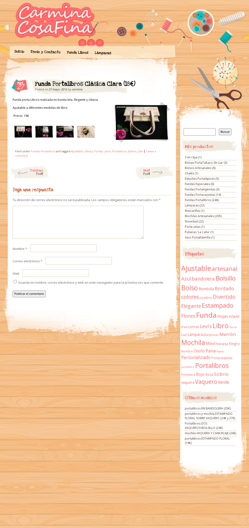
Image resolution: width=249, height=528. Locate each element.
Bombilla (206, 288)
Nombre (20, 249)
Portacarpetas (221, 358)
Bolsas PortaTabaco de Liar (204, 163)
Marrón (227, 334)
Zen (140, 151)
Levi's (206, 326)
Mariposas (211, 335)
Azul (186, 278)
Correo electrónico (27, 261)
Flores (188, 315)
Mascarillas (192, 211)
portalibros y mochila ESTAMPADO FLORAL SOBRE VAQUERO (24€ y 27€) (210, 416)
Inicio (19, 51)
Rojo (200, 374)
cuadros (206, 297)
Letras (193, 326)
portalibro (187, 367)
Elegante (191, 305)
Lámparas (103, 53)
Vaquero (206, 381)
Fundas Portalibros (43, 151)
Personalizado (196, 357)
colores (190, 296)
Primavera (188, 375)
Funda (98, 151)
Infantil (234, 316)
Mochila (193, 342)
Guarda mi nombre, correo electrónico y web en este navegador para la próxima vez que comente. (91, 282)
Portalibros (119, 151)
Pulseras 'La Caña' (197, 232)
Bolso (189, 287)
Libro (107, 151)
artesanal (224, 269)
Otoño (199, 351)
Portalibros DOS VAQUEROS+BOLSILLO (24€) (204, 425)
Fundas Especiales (197, 184)
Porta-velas (192, 227)
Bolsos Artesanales (198, 168)
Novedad (191, 221)
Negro (234, 343)
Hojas (222, 316)
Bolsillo (225, 278)
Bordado (224, 288)
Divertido (224, 296)
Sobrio (132, 151)
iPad (184, 327)
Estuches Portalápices (200, 179)
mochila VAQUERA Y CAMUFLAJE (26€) (210, 433)
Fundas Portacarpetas (200, 195)
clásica (88, 151)
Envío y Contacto (45, 51)
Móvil (210, 343)
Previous (36, 172)
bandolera (203, 279)
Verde (223, 382)
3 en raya (191, 157)
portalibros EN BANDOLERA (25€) (208, 408)
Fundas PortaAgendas (200, 189)
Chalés (189, 173)
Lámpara (195, 334)
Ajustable (77, 151)
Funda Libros (77, 52)
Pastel (220, 351)
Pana (210, 351)
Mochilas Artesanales (199, 216)
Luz (184, 334)
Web (16, 273)
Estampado (217, 305)
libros (233, 327)
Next (146, 172)
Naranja (222, 343)
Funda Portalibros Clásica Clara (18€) (163, 85)
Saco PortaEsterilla (197, 237)
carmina (77, 89)
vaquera (187, 382)
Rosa (209, 374)
